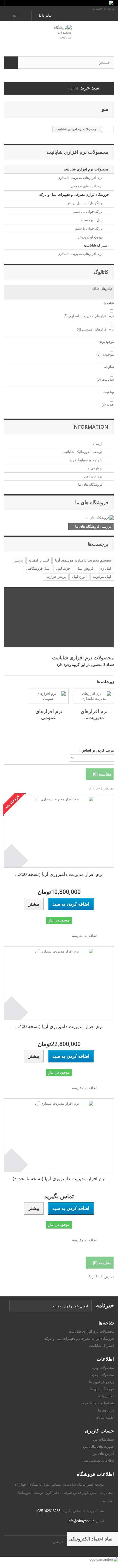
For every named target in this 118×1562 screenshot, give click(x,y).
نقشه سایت (105, 1417)
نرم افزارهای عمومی (87, 186)
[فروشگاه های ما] (59, 517)
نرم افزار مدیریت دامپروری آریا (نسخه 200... (59, 874)
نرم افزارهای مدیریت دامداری (80, 178)
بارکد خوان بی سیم (88, 211)
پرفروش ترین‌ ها (101, 1382)
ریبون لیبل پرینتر (91, 237)
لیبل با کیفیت (39, 560)
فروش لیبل (85, 568)
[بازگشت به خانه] (108, 129)
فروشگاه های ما (90, 484)
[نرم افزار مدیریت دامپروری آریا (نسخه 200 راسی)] (59, 831)
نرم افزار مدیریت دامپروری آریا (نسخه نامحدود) (59, 1178)
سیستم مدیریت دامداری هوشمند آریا (83, 560)
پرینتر (19, 560)
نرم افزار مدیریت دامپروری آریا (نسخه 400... (59, 1026)
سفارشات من (103, 1439)
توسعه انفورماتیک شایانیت (82, 452)
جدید (108, 404)
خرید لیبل (63, 568)
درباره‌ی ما (94, 468)
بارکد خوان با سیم (89, 228)
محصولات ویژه (103, 1368)
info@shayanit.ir (81, 1521)
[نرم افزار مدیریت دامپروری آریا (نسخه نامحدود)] (59, 1135)
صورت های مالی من (98, 1446)
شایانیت (105, 379)
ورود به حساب (103, 8)
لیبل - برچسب (92, 220)
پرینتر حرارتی (56, 577)
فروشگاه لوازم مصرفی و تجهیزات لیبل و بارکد (74, 195)
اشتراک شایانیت (96, 245)
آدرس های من (103, 1454)
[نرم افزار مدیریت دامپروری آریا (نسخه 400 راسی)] (59, 983)
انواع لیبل (79, 577)
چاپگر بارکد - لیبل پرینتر (85, 203)
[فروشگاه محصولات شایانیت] (59, 34)
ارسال (98, 443)
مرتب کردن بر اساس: (97, 750)
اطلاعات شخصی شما (98, 1461)
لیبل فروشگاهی (38, 568)
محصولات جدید (102, 1375)
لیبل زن (105, 568)
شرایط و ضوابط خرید (86, 460)
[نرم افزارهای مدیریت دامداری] (94, 696)
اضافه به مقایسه (84, 936)
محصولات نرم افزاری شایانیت (86, 169)
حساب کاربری (99, 1430)
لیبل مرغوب (102, 577)
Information (90, 426)
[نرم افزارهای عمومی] (49, 696)
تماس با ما (45, 15)
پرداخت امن (93, 476)
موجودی (105, 354)
